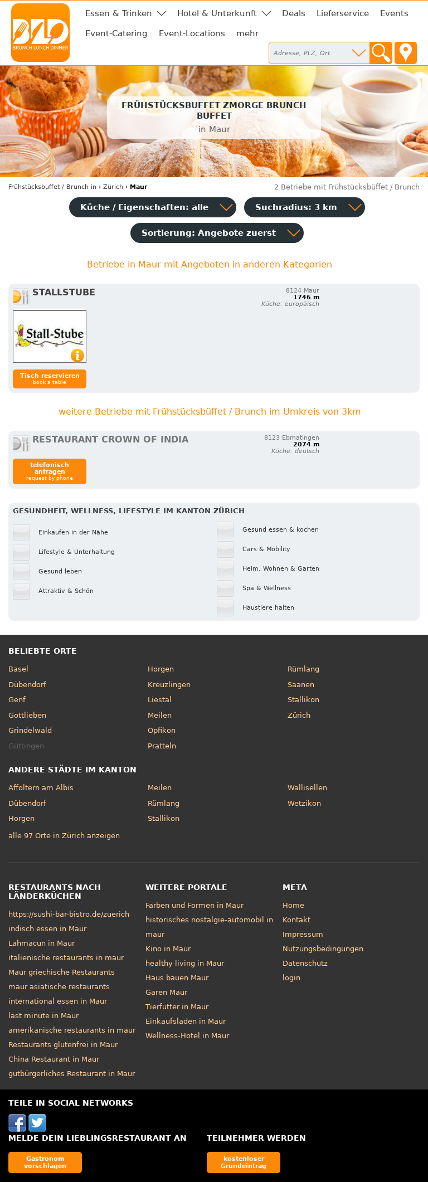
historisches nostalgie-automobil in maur (209, 927)
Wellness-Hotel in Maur (187, 1036)
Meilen (160, 715)
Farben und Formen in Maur (194, 905)
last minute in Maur (43, 1015)
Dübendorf (27, 684)
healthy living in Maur (184, 963)
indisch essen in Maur (47, 929)
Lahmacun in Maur (41, 943)
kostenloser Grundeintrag (243, 1162)
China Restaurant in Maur (53, 1059)
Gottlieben (27, 715)
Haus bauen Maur (176, 978)
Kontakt (296, 920)
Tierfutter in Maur (176, 1007)
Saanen (301, 684)
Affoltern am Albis (41, 788)
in (52, 187)
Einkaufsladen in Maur (185, 1021)
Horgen (161, 669)
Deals (293, 13)
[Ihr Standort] (406, 53)
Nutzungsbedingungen (323, 949)
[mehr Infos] (49, 336)
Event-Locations (192, 33)
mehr (247, 33)
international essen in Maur (57, 1001)
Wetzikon (304, 803)
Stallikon (303, 699)
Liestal (160, 699)
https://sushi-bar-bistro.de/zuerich (68, 914)
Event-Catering (116, 33)
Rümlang (303, 669)
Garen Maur (166, 992)
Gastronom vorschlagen (45, 1162)
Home (293, 905)
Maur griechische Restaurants (61, 972)
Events (394, 13)
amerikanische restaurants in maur (71, 1030)
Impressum (303, 934)
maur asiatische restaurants (59, 986)
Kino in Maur (168, 949)
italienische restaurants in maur (66, 958)
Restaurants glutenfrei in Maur (63, 1044)
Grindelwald (30, 730)
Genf (17, 699)
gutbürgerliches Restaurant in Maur (71, 1073)
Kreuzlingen (169, 684)
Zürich (299, 715)
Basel (18, 669)
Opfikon (162, 730)
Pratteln (162, 746)
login (291, 978)
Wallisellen (307, 788)
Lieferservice (343, 13)
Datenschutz (305, 963)
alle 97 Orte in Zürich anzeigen (64, 835)
